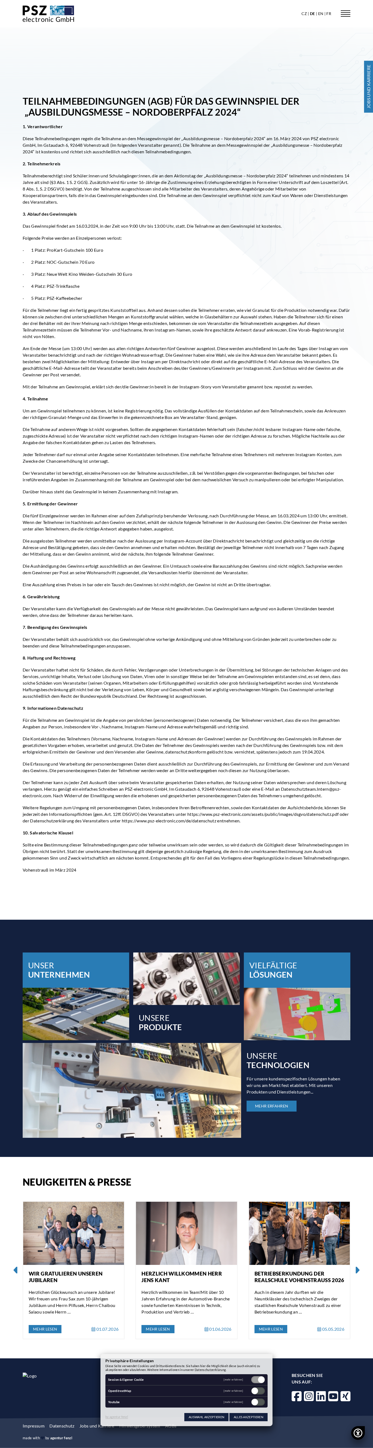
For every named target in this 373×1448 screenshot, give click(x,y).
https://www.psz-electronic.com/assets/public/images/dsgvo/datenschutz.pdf (263, 814)
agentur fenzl (61, 1438)
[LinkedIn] (321, 1396)
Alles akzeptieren (248, 1417)
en (321, 13)
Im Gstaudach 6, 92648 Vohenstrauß (73, 145)
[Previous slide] (16, 1270)
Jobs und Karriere (96, 1425)
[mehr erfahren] (233, 1380)
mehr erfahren (271, 1106)
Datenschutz (62, 1425)
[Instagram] (309, 1396)
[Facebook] (296, 1396)
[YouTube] (333, 1396)
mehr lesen (45, 1329)
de (313, 13)
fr (328, 13)
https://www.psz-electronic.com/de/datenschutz (169, 820)
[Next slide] (357, 1270)
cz (304, 13)
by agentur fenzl (116, 1416)
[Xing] (345, 1396)
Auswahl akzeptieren (206, 1417)
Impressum (34, 1425)
